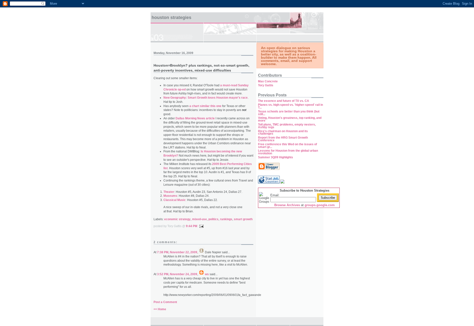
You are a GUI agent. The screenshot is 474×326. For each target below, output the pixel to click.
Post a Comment (165, 302)
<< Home (160, 309)
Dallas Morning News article (195, 118)
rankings (226, 219)
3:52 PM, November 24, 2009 (177, 274)
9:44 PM (191, 226)
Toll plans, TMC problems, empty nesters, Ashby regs (287, 126)
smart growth (243, 219)
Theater (168, 192)
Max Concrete (268, 81)
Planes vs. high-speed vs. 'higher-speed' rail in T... (290, 106)
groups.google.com (320, 205)
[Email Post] (200, 226)
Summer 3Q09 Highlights (275, 157)
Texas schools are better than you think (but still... (288, 113)
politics (213, 219)
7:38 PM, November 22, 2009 (177, 252)
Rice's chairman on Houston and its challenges (283, 132)
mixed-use (199, 219)
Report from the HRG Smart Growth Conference (283, 139)
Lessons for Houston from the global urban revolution (288, 152)
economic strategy (177, 219)
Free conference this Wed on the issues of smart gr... (287, 146)
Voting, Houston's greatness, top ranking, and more (289, 119)
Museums (170, 196)
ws (207, 274)
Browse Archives (287, 205)
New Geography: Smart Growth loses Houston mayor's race (205, 97)
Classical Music (174, 200)
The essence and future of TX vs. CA (283, 101)
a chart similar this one (205, 106)
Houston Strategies (171, 17)
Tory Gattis (265, 85)
